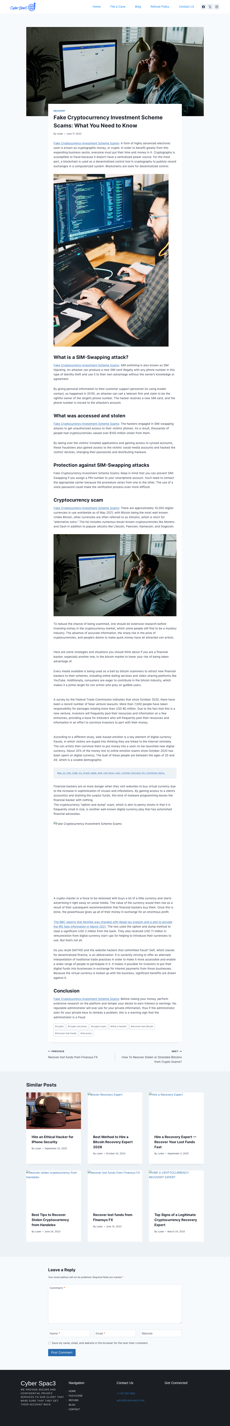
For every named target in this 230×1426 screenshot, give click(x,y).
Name (55, 1333)
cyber (60, 133)
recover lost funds (65, 1033)
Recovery (59, 111)
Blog (138, 6)
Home (97, 6)
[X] (210, 7)
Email (100, 1333)
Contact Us (186, 6)
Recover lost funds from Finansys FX (73, 1054)
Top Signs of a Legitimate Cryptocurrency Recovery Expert (175, 1220)
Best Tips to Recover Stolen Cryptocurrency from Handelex (50, 1220)
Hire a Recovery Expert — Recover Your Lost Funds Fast (175, 1142)
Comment (57, 1288)
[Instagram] (217, 7)
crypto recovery (77, 1026)
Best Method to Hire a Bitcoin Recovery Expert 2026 (113, 1142)
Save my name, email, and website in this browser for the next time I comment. (100, 1343)
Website (147, 1333)
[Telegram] (169, 1394)
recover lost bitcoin (142, 1026)
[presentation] (53, 1110)
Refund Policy (160, 6)
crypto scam (98, 1026)
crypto (59, 1026)
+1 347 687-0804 (126, 1393)
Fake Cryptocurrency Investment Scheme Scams (86, 143)
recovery (86, 1033)
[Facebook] (203, 7)
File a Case (117, 6)
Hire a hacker (118, 1026)
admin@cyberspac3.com (130, 1400)
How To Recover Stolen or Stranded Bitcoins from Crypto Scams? (152, 1056)
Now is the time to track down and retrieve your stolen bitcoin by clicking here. (111, 773)
